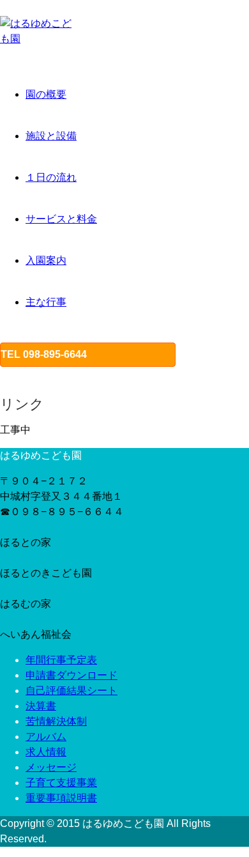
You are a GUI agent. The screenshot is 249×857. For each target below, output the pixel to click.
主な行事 (46, 302)
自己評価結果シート (71, 690)
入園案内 (46, 260)
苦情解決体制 (56, 721)
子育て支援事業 (61, 782)
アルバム (46, 736)
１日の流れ (51, 177)
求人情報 (46, 751)
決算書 (41, 705)
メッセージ (51, 767)
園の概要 (46, 94)
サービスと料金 (61, 218)
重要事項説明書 (61, 797)
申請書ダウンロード (71, 675)
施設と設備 (51, 135)
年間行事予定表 (61, 659)
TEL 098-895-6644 (44, 354)
